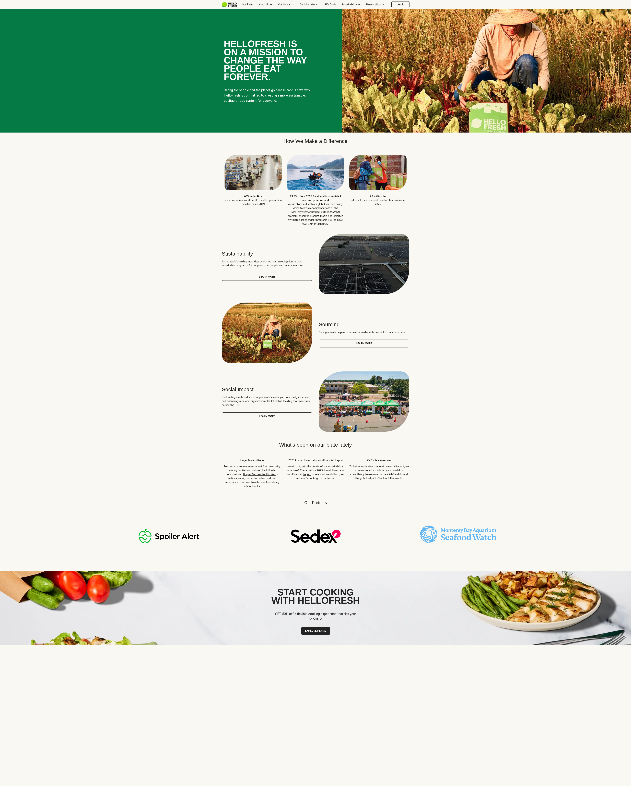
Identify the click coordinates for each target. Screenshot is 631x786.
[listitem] (253, 188)
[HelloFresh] (229, 4)
